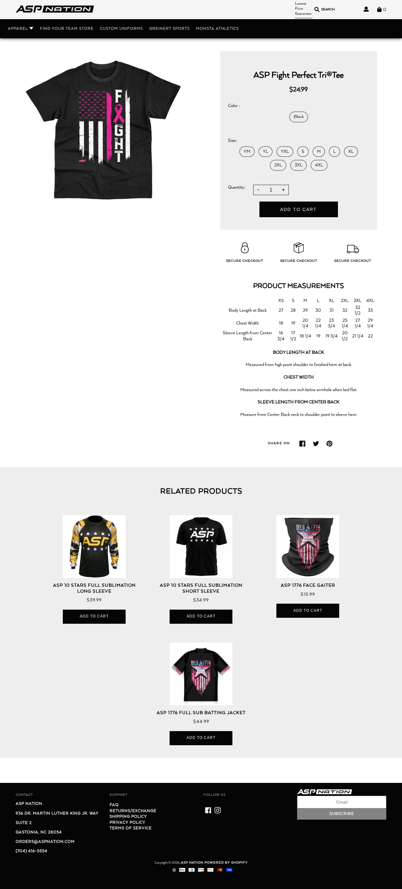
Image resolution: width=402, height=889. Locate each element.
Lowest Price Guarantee (303, 8)
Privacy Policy (127, 822)
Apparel (18, 28)
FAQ (114, 805)
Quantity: (236, 187)
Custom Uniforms (121, 28)
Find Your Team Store (67, 28)
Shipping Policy (128, 816)
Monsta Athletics (217, 28)
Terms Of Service (131, 828)
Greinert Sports (169, 28)
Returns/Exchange (133, 811)
